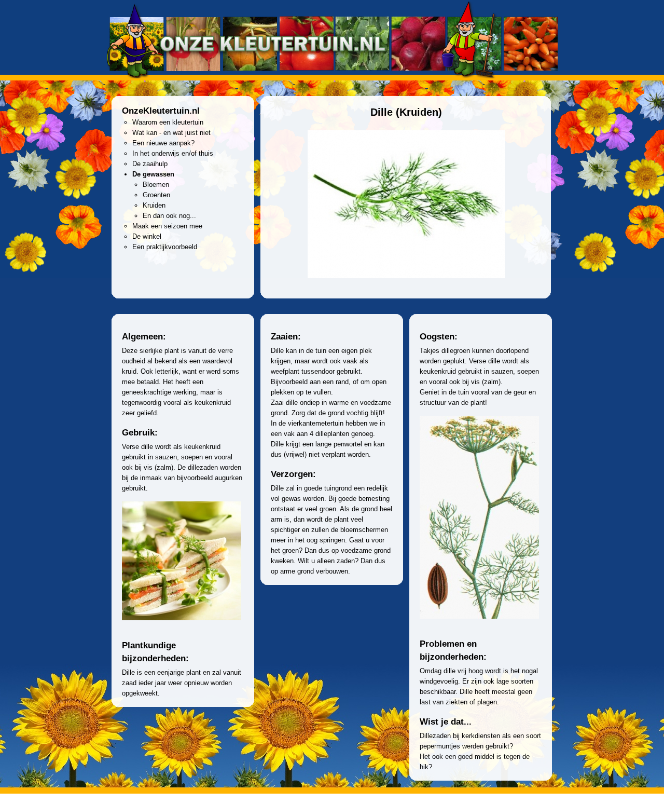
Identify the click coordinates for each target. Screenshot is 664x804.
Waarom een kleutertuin (167, 122)
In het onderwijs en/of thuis (172, 153)
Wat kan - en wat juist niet (171, 133)
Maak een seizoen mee (167, 226)
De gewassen (153, 174)
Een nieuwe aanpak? (163, 143)
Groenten (156, 195)
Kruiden (154, 205)
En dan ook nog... (169, 216)
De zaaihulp (150, 164)
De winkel (146, 236)
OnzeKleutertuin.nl (161, 111)
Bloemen (156, 184)
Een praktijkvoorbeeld (164, 247)
